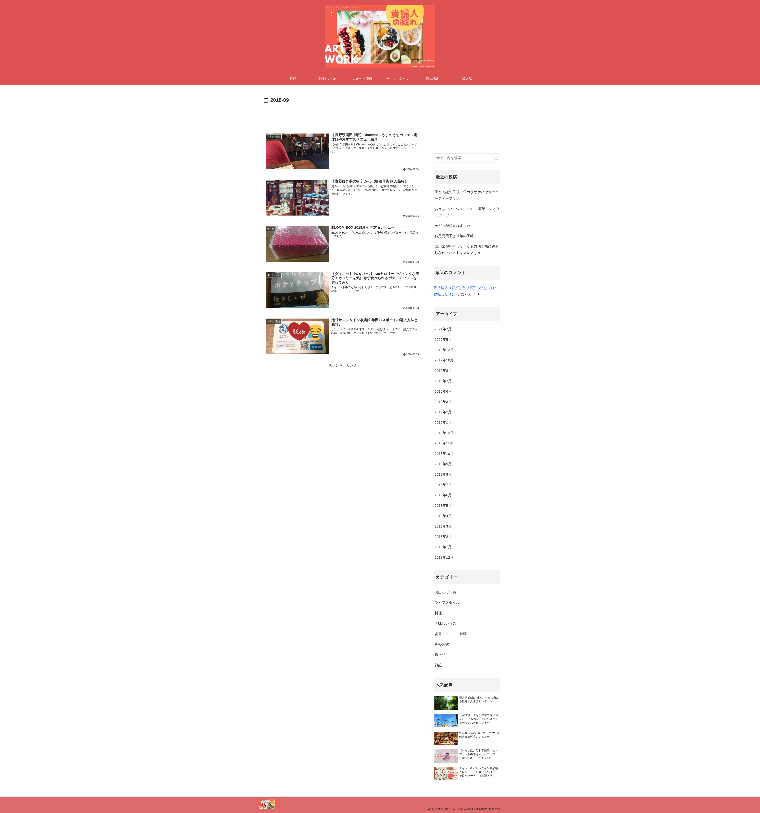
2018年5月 (443, 506)
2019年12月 (444, 350)
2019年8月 (443, 371)
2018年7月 (443, 485)
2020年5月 (443, 340)
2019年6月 (443, 391)
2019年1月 (443, 423)
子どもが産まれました (452, 226)
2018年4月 (443, 516)
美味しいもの (445, 623)
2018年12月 (444, 433)
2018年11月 (444, 443)
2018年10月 (444, 454)
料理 (438, 613)
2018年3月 (443, 526)
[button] (496, 158)
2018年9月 (443, 464)
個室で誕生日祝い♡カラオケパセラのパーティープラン (467, 195)
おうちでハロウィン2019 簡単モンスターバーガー (467, 212)
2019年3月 (443, 402)
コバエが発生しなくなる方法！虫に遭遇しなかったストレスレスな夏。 (467, 249)
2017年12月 (444, 557)
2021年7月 (443, 329)
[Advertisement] (343, 116)
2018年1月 (443, 547)
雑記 (438, 665)
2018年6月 (443, 495)
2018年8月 (443, 474)
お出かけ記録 (445, 592)
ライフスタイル (447, 603)
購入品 (440, 655)
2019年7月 (443, 381)
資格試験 (442, 644)
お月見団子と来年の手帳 (454, 236)
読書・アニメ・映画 (451, 634)
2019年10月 (444, 360)
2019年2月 (443, 412)
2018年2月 (443, 537)
